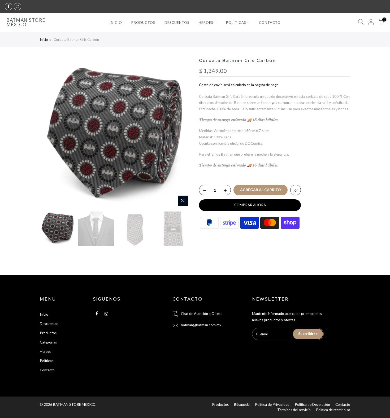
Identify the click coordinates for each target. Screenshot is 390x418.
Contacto (47, 370)
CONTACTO (270, 22)
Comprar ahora (250, 205)
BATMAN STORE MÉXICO (26, 22)
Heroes (45, 351)
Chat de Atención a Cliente (201, 313)
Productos (48, 333)
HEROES (206, 22)
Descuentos (49, 324)
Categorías (48, 342)
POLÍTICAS (236, 22)
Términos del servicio (294, 410)
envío (218, 85)
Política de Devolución (312, 404)
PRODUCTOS (143, 22)
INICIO (116, 22)
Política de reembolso (333, 410)
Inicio (44, 39)
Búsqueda (242, 404)
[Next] (181, 133)
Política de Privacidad (272, 404)
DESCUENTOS (176, 22)
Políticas (46, 361)
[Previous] (49, 133)
